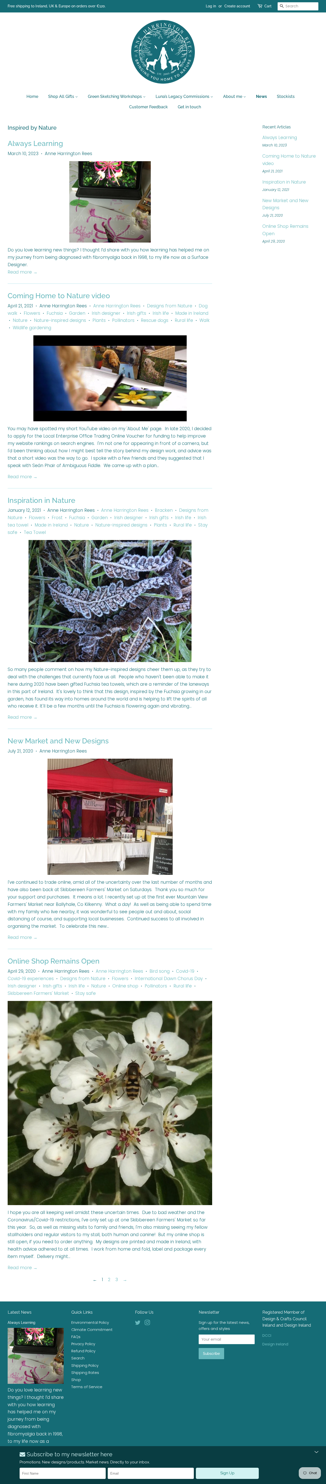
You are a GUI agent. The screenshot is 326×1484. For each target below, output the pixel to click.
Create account (237, 6)
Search (78, 1358)
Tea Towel (35, 532)
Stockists (286, 96)
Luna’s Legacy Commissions (183, 96)
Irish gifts (136, 313)
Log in (211, 6)
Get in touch (189, 106)
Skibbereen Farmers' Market (38, 993)
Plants (99, 320)
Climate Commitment (92, 1329)
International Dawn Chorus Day (169, 979)
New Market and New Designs (58, 741)
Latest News (20, 1312)
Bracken (164, 510)
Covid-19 (185, 971)
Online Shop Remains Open (54, 961)
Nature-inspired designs (60, 320)
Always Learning (35, 143)
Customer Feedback (148, 106)
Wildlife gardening (32, 328)
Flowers (32, 313)
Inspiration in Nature (41, 500)
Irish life (161, 313)
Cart (267, 6)
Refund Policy (83, 1351)
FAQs (75, 1336)
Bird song (160, 971)
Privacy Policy (83, 1343)
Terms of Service (86, 1386)
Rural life (184, 320)
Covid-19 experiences (31, 979)
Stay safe (85, 993)
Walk (204, 320)
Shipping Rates (85, 1372)
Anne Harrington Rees (117, 306)
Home (32, 96)
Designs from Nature (169, 306)
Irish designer (106, 313)
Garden (77, 313)
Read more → (22, 272)
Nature (20, 320)
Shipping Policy (85, 1365)
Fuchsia (55, 313)
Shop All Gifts (61, 96)
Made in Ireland (191, 313)
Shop (76, 1379)
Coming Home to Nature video (59, 296)
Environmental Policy (90, 1322)
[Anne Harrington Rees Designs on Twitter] (138, 1323)
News (261, 96)
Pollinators (123, 320)
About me (233, 96)
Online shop (125, 986)
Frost (57, 518)
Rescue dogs (154, 320)
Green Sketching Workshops (115, 96)
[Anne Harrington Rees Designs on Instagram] (147, 1323)
